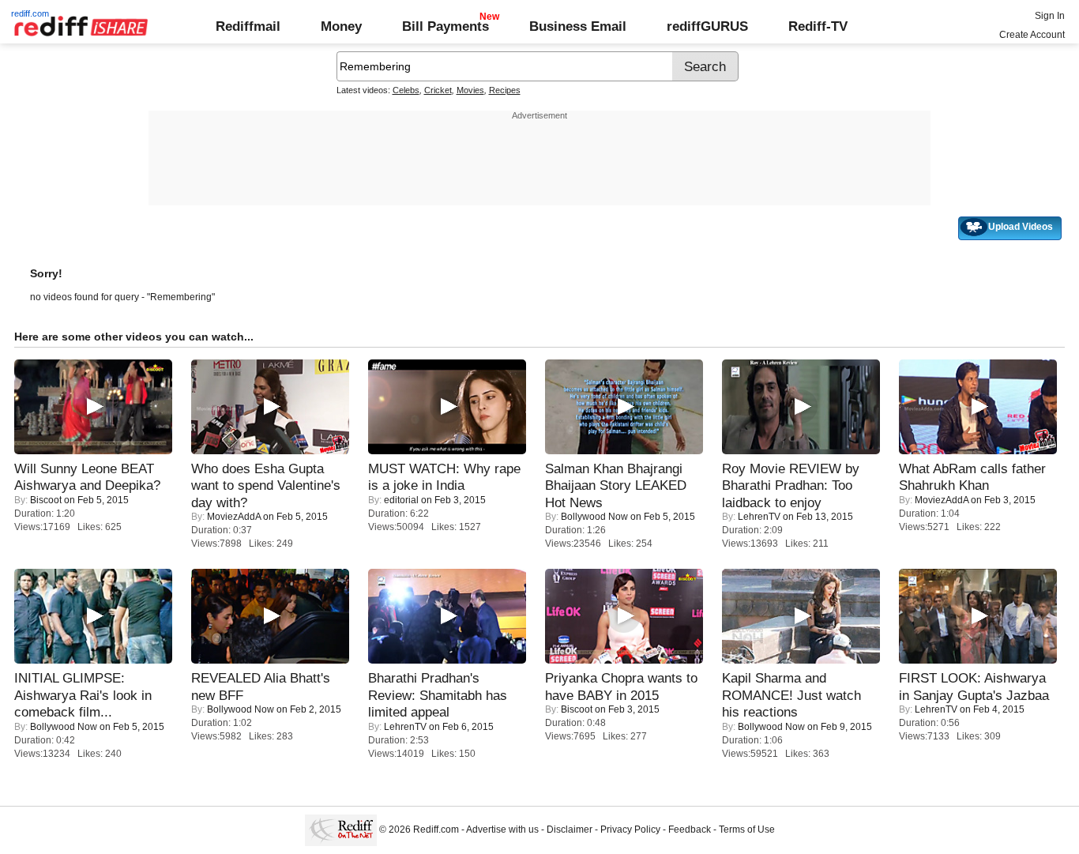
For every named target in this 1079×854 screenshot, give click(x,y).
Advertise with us (502, 829)
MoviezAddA (234, 516)
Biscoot (46, 500)
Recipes (505, 90)
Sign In (1050, 15)
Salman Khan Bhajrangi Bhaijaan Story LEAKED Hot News (615, 485)
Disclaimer (569, 829)
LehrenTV (759, 516)
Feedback (689, 829)
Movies (470, 90)
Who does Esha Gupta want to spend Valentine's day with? (265, 485)
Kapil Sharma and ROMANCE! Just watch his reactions (791, 695)
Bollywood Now (594, 516)
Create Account (1032, 34)
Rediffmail (248, 26)
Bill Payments (445, 26)
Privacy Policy (630, 829)
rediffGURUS (707, 26)
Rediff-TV (818, 26)
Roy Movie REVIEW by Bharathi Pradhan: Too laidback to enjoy (790, 485)
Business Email (577, 26)
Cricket (438, 90)
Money (341, 26)
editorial (401, 500)
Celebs (406, 90)
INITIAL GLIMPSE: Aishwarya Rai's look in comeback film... (83, 695)
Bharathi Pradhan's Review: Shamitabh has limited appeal (437, 695)
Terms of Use (747, 829)
